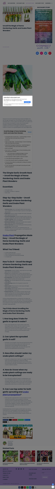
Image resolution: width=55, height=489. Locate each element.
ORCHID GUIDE (33, 479)
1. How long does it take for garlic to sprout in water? (16, 156)
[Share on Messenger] (30, 487)
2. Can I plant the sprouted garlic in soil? (14, 158)
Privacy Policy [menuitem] (7, 471)
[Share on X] (22, 487)
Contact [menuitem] (5, 475)
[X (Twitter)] (18, 469)
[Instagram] (21, 469)
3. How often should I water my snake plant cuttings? (16, 160)
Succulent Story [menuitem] (39, 3)
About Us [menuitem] (5, 469)
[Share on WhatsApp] (27, 487)
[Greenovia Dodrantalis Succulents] (10, 456)
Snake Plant (8, 235)
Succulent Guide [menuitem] (30, 3)
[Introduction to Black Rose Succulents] (44, 456)
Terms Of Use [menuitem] (6, 473)
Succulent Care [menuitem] (20, 3)
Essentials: (7, 140)
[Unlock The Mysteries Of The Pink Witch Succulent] (27, 456)
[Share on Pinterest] (25, 487)
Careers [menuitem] (5, 479)
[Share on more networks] (33, 487)
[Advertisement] (17, 57)
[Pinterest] (23, 469)
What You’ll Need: (9, 148)
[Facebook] (16, 469)
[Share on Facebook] (19, 487)
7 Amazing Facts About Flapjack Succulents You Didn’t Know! (43, 24)
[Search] (51, 3)
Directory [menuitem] (6, 477)
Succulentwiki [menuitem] (11, 3)
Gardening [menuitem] (48, 3)
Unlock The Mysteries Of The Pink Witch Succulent (27, 464)
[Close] (29, 132)
